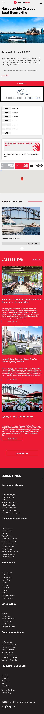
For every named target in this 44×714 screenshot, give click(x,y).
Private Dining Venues (9, 655)
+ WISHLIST (22, 84)
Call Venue (25, 166)
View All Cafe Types (8, 626)
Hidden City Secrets (14, 666)
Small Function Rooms (9, 544)
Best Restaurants (8, 497)
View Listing (31, 244)
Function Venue (7, 528)
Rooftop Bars (6, 575)
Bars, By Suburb (7, 598)
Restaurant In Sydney (9, 495)
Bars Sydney (8, 562)
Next (41, 33)
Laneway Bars (6, 577)
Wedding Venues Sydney (10, 552)
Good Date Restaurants (10, 502)
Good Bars (5, 588)
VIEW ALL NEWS (37, 259)
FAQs (3, 683)
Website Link (10, 166)
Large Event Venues (8, 650)
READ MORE (12, 322)
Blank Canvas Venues (9, 645)
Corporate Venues (8, 546)
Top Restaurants (7, 500)
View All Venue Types (9, 554)
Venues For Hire (7, 536)
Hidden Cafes (6, 621)
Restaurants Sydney (12, 485)
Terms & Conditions (8, 690)
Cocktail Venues (7, 549)
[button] (22, 179)
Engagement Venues (9, 647)
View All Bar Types (8, 595)
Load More (22, 453)
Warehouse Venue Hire (9, 660)
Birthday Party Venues (9, 539)
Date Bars (5, 583)
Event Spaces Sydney (13, 632)
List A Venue (6, 681)
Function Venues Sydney (14, 518)
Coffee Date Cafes (8, 619)
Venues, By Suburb (8, 557)
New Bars (5, 585)
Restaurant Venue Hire (9, 657)
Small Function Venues (9, 541)
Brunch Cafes (6, 616)
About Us (5, 676)
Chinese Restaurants (9, 508)
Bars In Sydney (7, 572)
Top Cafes (5, 614)
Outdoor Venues (7, 652)
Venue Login (6, 686)
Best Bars (5, 590)
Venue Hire (5, 533)
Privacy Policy (6, 693)
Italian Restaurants (8, 505)
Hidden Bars (6, 580)
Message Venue (39, 166)
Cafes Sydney (9, 604)
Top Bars (5, 593)
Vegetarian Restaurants (10, 510)
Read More (5, 75)
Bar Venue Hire (7, 642)
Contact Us (5, 678)
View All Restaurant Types (10, 513)
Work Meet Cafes (7, 624)
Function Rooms (7, 531)
